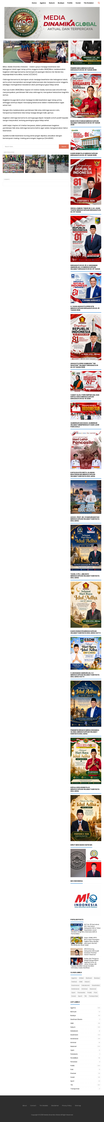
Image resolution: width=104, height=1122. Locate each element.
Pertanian (73, 1062)
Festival (74, 982)
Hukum (87, 982)
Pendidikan (74, 1058)
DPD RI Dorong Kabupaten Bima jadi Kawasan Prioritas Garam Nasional (91, 952)
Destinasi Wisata (76, 1019)
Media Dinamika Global (52, 1115)
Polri (95, 993)
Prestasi (73, 1073)
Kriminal (84, 989)
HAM (80, 982)
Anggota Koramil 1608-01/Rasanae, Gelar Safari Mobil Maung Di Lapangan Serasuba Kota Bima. (35, 168)
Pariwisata (81, 993)
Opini (73, 993)
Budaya (97, 978)
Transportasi (93, 996)
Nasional (93, 989)
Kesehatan (96, 985)
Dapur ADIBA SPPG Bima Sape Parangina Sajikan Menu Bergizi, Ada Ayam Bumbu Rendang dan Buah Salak (85, 941)
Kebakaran (86, 985)
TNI (85, 996)
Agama (74, 978)
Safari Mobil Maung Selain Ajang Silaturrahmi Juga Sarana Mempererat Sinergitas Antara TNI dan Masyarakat (13, 167)
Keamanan (75, 985)
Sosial (74, 996)
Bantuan (89, 978)
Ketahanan (75, 989)
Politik (90, 993)
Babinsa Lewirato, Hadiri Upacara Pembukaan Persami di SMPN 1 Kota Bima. (56, 168)
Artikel (81, 978)
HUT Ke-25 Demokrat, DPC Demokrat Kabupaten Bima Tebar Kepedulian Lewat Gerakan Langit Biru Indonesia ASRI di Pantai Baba (86, 929)
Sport (80, 996)
